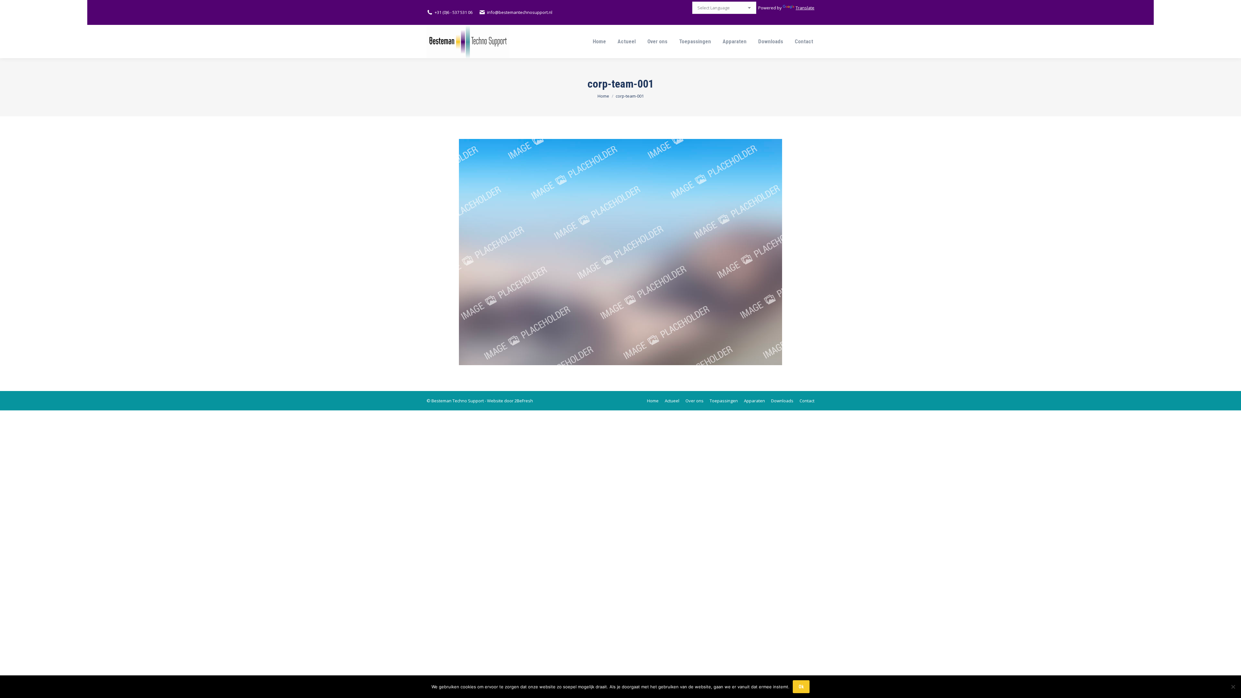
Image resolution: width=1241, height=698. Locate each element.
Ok (801, 686)
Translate (805, 8)
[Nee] (1233, 686)
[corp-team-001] (620, 252)
